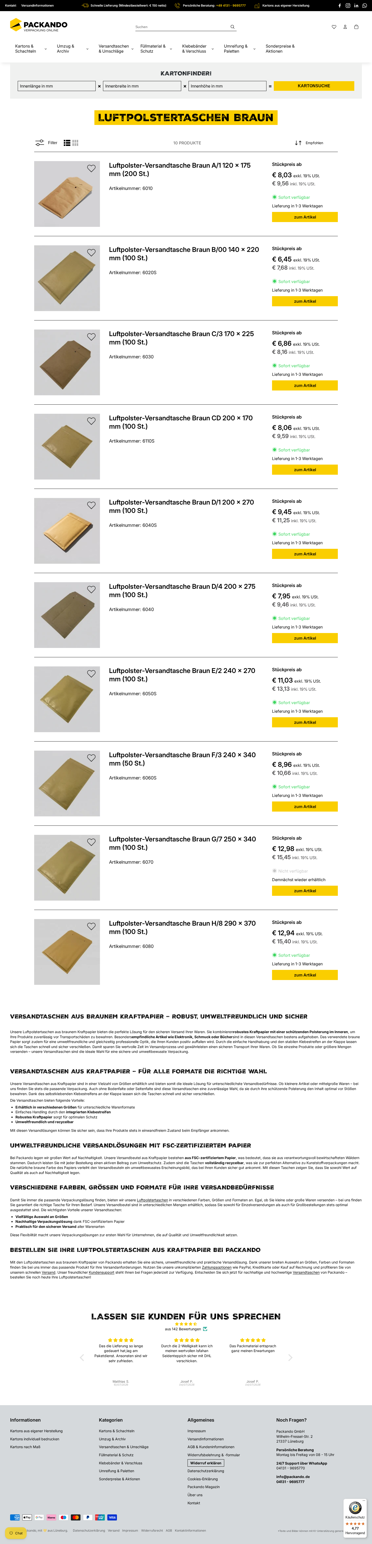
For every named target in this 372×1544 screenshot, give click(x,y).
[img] (186, 1323)
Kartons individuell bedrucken (34, 1439)
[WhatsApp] (364, 5)
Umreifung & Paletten (116, 1471)
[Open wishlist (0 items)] (334, 26)
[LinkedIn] (356, 5)
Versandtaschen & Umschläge (124, 1447)
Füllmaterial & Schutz (116, 1455)
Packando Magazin (204, 1487)
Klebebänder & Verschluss (120, 1463)
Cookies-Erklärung (203, 1479)
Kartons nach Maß (25, 1447)
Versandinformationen (37, 5)
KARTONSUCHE (314, 86)
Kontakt (10, 5)
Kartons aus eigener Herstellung (36, 1431)
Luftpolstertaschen (152, 1200)
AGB (169, 1530)
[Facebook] (339, 5)
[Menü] (364, 1502)
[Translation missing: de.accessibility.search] (186, 27)
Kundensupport (101, 1272)
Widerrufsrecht (152, 1530)
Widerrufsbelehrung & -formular (214, 1455)
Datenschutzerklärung (206, 1471)
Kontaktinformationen (190, 1530)
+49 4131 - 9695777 (231, 5)
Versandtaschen (306, 1272)
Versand (48, 1272)
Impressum (197, 1431)
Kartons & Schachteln (116, 1431)
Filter (52, 143)
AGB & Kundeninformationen (211, 1447)
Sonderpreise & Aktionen (119, 1479)
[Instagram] (348, 5)
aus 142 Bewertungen (183, 1329)
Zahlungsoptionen (217, 1267)
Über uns (195, 1495)
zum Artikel (305, 217)
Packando (29, 1530)
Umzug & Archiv (112, 1439)
